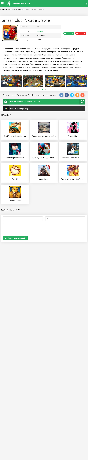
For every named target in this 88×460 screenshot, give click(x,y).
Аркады (40, 31)
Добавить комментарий (15, 238)
